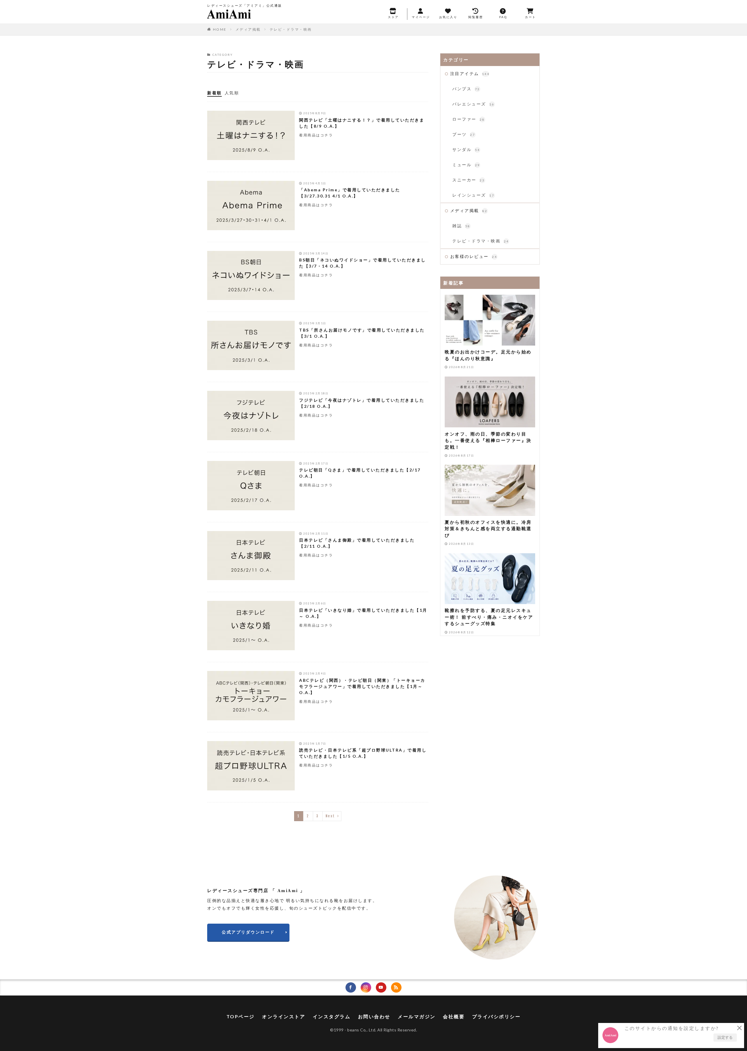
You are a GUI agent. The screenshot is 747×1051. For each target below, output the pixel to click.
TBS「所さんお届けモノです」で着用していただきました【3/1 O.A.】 (362, 333)
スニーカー (468, 179)
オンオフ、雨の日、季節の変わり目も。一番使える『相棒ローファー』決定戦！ (488, 440)
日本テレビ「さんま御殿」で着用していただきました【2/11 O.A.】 (357, 543)
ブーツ (463, 134)
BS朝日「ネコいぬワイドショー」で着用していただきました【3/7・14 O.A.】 (362, 262)
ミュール (466, 164)
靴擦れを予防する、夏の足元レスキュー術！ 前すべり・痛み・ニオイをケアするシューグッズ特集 (489, 617)
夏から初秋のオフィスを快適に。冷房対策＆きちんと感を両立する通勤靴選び (488, 528)
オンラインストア (283, 1016)
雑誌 (461, 225)
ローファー (468, 119)
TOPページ (240, 1016)
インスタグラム (332, 1016)
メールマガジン (417, 1016)
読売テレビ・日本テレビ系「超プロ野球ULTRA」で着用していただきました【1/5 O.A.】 (363, 753)
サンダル (466, 149)
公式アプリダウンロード (248, 931)
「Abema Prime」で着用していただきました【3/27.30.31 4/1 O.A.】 (349, 192)
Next (330, 816)
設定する (725, 1037)
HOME (220, 29)
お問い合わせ (374, 1016)
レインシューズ (473, 194)
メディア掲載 (248, 29)
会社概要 (454, 1016)
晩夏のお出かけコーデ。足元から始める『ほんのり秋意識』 (488, 355)
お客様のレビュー (473, 256)
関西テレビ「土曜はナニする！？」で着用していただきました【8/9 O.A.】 (361, 123)
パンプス (466, 88)
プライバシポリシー (496, 1016)
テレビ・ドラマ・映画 (291, 29)
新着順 (214, 92)
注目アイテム (470, 73)
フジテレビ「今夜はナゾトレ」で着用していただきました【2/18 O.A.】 (361, 403)
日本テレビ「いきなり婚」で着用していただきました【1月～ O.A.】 (363, 613)
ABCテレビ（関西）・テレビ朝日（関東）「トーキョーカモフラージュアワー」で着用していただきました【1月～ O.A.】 (362, 686)
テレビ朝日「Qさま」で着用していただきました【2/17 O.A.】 (360, 472)
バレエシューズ (473, 103)
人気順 (232, 92)
